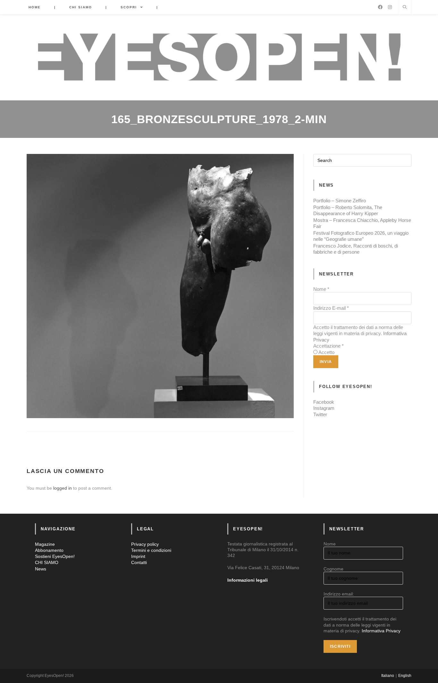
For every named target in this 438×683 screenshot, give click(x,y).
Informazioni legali (247, 580)
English (404, 675)
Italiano (387, 675)
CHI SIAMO (46, 562)
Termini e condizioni (151, 550)
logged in (62, 488)
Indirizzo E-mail (331, 308)
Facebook (323, 402)
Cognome (333, 568)
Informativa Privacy (381, 630)
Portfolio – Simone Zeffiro (339, 200)
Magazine (45, 544)
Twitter (320, 414)
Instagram (323, 408)
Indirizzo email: (339, 593)
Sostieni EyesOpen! (55, 556)
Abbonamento (49, 550)
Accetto (326, 352)
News (40, 568)
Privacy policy (145, 544)
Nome (321, 289)
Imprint (138, 556)
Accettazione (328, 346)
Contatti (139, 562)
